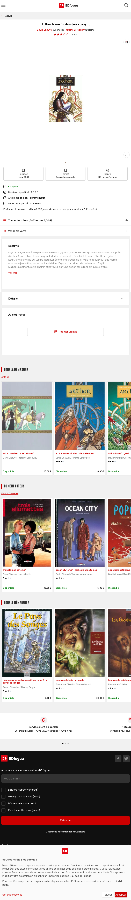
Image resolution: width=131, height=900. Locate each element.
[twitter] (126, 758)
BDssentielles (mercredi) (22, 803)
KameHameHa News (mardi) (24, 810)
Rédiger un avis (68, 331)
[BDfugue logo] (68, 5)
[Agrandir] (126, 155)
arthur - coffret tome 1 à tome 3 (18, 453)
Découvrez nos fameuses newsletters (65, 831)
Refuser (107, 894)
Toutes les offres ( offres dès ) (30, 220)
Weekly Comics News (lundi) (24, 796)
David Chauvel (44, 29)
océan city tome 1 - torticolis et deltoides (76, 569)
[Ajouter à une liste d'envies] (126, 42)
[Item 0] (65, 162)
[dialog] (65, 872)
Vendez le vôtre (17, 231)
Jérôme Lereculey (75, 29)
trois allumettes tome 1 (14, 569)
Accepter (120, 894)
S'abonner (66, 820)
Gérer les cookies (12, 894)
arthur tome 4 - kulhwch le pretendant (75, 453)
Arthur (5, 377)
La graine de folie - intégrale (70, 680)
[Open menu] (3, 5)
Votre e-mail (11, 778)
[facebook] (118, 758)
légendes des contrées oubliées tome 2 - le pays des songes (25, 681)
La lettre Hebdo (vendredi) (23, 789)
